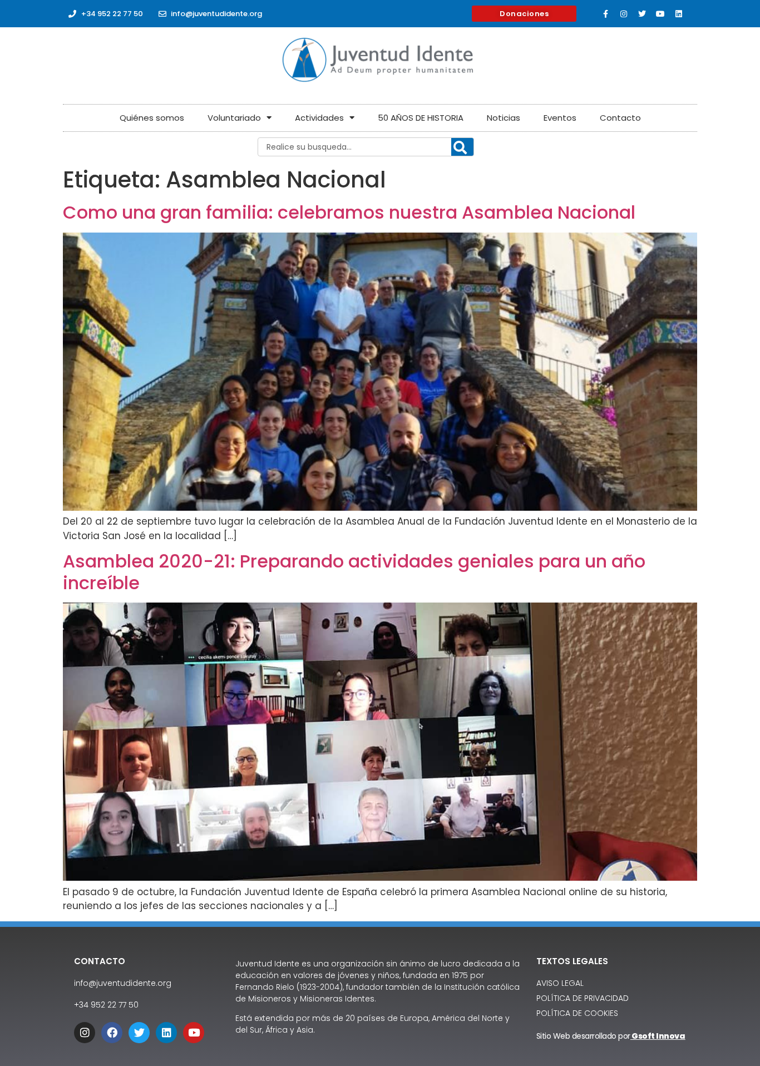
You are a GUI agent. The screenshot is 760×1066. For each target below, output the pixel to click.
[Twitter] (642, 14)
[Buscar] (462, 147)
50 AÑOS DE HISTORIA (420, 118)
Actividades (319, 118)
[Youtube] (660, 14)
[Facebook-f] (605, 14)
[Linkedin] (679, 14)
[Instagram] (623, 14)
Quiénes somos (152, 118)
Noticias (503, 118)
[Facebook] (111, 1032)
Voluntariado (234, 118)
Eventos (560, 118)
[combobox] (365, 146)
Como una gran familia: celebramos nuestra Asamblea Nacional (349, 212)
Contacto (620, 118)
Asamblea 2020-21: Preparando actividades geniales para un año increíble (354, 572)
